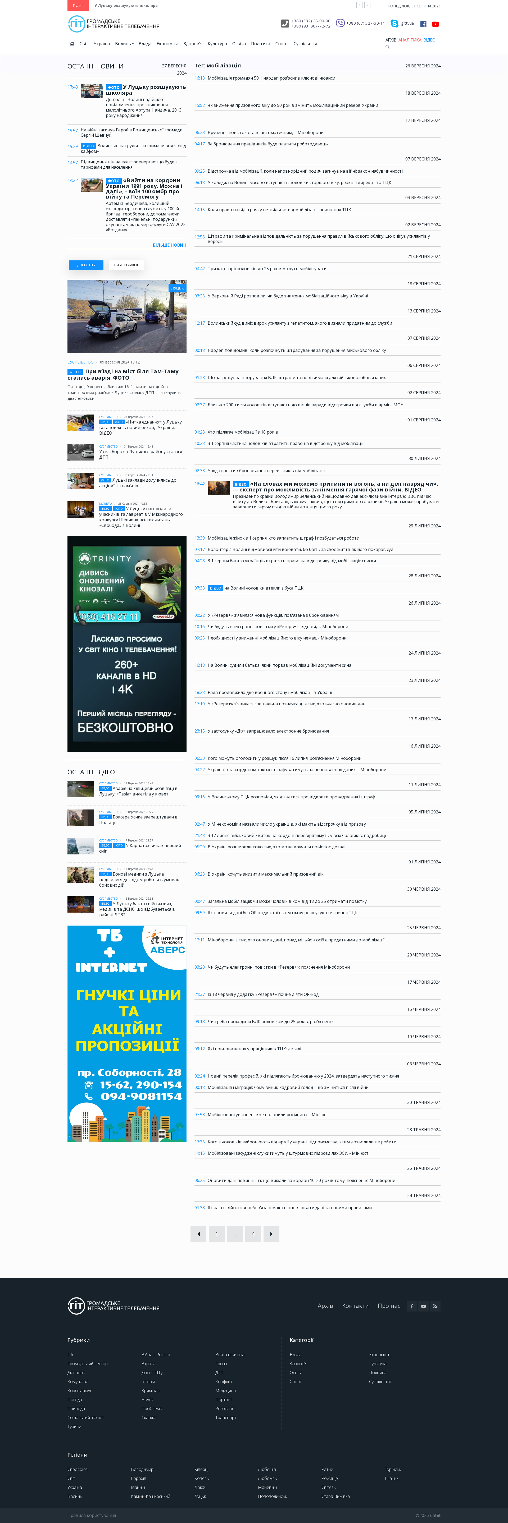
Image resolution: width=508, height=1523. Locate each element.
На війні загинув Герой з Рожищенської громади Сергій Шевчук (132, 132)
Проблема (152, 1408)
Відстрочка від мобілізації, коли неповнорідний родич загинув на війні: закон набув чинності (305, 171)
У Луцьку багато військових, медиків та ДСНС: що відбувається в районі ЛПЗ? (137, 909)
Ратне (327, 1469)
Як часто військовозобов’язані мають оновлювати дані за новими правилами (290, 1207)
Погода (74, 1399)
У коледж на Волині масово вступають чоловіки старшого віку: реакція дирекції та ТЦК (299, 182)
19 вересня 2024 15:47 (138, 783)
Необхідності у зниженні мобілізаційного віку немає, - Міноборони (277, 638)
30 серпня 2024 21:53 (138, 475)
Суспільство (306, 44)
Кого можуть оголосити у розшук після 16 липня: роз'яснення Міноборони (284, 758)
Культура (217, 44)
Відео (429, 40)
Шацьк (391, 1478)
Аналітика (409, 40)
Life (70, 1355)
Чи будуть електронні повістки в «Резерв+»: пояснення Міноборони (279, 967)
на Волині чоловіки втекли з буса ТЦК (256, 588)
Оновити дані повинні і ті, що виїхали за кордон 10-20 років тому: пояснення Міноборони (301, 1180)
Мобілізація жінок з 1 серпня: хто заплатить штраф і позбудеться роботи (283, 538)
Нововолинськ (272, 1496)
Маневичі (267, 1487)
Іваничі (138, 1487)
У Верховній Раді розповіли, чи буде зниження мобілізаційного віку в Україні (288, 295)
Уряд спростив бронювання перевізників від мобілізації (266, 470)
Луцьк (200, 1496)
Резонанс (224, 1408)
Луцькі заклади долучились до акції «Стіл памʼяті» (137, 483)
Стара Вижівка (335, 1496)
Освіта (239, 44)
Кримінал (151, 1390)
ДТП (219, 1372)
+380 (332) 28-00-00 (311, 20)
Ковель (201, 1478)
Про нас (389, 1305)
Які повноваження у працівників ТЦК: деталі (254, 1048)
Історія (148, 1381)
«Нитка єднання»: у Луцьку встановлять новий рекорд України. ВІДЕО (140, 427)
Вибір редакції (126, 265)
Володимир (142, 1469)
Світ (84, 44)
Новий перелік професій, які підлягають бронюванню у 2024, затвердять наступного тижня (303, 1076)
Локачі (200, 1487)
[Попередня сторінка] (198, 1234)
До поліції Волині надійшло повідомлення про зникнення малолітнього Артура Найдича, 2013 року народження (144, 107)
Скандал (149, 1417)
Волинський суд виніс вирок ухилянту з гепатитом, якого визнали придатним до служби (300, 323)
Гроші (221, 1363)
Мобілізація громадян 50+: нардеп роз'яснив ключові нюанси (271, 78)
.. (235, 1234)
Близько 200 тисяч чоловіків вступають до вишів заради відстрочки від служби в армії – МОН (306, 404)
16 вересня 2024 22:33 (138, 899)
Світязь (328, 1487)
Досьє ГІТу (152, 1372)
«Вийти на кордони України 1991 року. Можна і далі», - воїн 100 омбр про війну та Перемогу (144, 188)
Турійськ (393, 1469)
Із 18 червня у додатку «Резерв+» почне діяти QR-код (263, 994)
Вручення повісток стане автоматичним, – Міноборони (266, 132)
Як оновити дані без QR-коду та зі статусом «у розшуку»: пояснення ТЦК (283, 912)
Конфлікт (224, 1381)
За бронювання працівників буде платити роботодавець (268, 143)
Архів (390, 40)
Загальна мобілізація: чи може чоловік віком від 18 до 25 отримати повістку (287, 901)
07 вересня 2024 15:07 (138, 417)
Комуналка (78, 1381)
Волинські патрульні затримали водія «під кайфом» (133, 148)
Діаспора (76, 1372)
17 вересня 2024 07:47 (138, 869)
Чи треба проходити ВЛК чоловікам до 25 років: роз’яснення (271, 1021)
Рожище (329, 1478)
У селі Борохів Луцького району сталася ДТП (140, 454)
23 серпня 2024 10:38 (132, 504)
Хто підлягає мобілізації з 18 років (243, 432)
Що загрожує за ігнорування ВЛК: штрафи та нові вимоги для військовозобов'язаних (297, 377)
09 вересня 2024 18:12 (120, 362)
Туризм (74, 1426)
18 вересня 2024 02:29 (138, 812)
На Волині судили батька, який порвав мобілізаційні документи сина (279, 665)
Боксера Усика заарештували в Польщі (138, 819)
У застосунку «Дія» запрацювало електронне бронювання (268, 731)
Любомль (267, 1478)
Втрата (148, 1363)
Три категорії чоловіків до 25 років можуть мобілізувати (267, 268)
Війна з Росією (156, 1355)
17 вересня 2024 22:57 (138, 840)
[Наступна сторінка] (271, 1234)
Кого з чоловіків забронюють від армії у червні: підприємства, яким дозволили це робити (302, 1141)
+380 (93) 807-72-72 (311, 26)
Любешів (267, 1469)
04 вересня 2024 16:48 (138, 446)
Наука (147, 1399)
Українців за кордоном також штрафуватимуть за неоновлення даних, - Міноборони (297, 769)
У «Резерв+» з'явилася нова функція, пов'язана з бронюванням (273, 615)
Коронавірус (79, 1390)
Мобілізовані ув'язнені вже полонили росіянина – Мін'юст (268, 1114)
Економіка (167, 44)
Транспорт (225, 1417)
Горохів (138, 1478)
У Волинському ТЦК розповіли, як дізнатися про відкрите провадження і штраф (291, 796)
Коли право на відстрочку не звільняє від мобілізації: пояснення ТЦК (279, 209)
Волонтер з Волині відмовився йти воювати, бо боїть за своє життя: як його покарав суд (300, 549)
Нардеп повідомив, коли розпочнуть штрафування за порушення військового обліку (297, 350)
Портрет (223, 1399)
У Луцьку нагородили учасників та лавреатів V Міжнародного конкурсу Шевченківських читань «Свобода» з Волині (141, 517)
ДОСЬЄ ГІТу (86, 265)
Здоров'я (193, 44)
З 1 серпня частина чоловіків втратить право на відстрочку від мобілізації (285, 443)
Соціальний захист (85, 1417)
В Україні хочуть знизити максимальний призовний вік (266, 874)
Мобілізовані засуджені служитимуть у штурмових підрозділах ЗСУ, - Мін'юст (288, 1153)
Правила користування (91, 1515)
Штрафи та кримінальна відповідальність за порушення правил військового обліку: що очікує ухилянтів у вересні (319, 238)
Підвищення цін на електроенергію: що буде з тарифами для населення (129, 164)
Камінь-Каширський (150, 1496)
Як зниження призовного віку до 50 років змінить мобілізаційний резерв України (293, 105)
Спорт (281, 44)
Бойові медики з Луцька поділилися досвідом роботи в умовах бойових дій (139, 879)
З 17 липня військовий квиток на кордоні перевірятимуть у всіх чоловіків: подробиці (297, 835)
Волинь (123, 44)
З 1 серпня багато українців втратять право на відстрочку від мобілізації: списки (292, 560)
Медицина (225, 1390)
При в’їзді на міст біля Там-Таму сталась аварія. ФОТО (122, 374)
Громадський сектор (87, 1363)
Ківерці (201, 1469)
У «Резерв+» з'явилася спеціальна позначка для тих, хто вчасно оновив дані (287, 703)
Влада (145, 44)
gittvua (407, 23)
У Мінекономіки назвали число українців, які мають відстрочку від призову (287, 824)
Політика (260, 44)
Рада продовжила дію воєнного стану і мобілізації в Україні (270, 692)
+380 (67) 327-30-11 (365, 23)
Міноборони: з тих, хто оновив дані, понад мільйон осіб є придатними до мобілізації (296, 939)
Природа (76, 1408)
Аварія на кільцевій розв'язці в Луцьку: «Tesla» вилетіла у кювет (138, 791)
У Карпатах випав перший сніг (140, 848)
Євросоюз (77, 1469)
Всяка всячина (229, 1355)
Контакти (355, 1305)
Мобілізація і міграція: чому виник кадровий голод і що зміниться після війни (288, 1087)
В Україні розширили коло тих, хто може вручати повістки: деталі (276, 846)
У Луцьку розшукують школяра (126, 5)
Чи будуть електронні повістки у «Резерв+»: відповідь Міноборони (278, 626)
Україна (102, 44)
